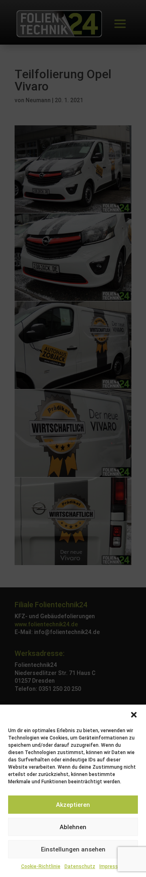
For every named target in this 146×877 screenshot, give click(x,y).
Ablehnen (73, 827)
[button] (134, 715)
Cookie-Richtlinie (40, 866)
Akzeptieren (73, 804)
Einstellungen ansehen (73, 849)
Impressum (112, 866)
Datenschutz (79, 866)
